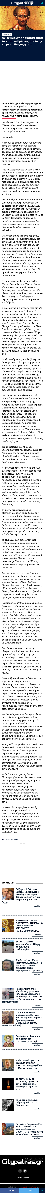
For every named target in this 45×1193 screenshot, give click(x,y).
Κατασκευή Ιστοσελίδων (27, 1187)
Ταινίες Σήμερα (22, 1177)
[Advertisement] (23, 861)
